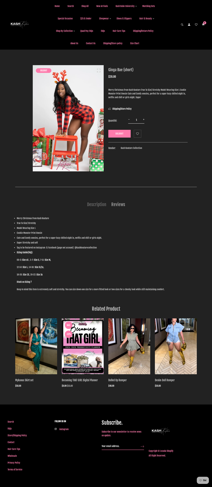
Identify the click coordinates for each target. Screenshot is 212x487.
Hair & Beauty (145, 18)
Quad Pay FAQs (86, 30)
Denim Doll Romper (165, 380)
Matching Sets (148, 6)
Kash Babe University (125, 6)
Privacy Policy (14, 462)
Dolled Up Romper (117, 380)
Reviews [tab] (118, 204)
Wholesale (12, 455)
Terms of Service (15, 469)
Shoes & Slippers (124, 18)
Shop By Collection (64, 30)
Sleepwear (104, 18)
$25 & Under (85, 18)
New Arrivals (102, 6)
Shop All (85, 6)
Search (71, 6)
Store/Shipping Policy (17, 435)
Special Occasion (65, 18)
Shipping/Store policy (112, 43)
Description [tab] (96, 204)
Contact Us (90, 43)
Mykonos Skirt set (24, 380)
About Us (74, 43)
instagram (64, 429)
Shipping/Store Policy (122, 108)
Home (57, 6)
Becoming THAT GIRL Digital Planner (80, 380)
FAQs (103, 30)
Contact (11, 442)
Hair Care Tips (119, 30)
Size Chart (134, 43)
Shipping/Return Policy (143, 30)
